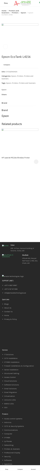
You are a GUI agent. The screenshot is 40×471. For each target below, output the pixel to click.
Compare (7, 65)
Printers (15, 13)
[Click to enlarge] (5, 46)
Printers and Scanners (27, 83)
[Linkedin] (10, 269)
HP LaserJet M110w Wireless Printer (16, 158)
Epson (23, 13)
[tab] (4, 103)
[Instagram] (16, 269)
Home (4, 11)
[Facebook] (4, 269)
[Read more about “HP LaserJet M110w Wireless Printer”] (36, 161)
